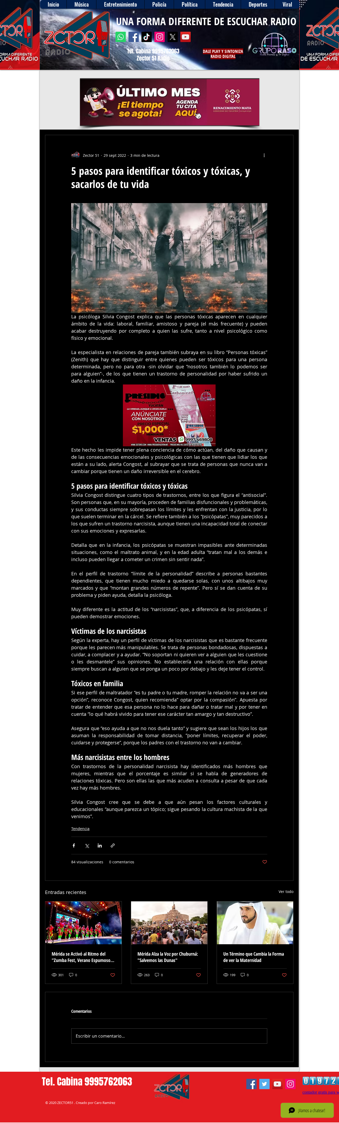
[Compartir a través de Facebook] (73, 845)
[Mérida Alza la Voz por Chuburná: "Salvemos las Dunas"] (169, 922)
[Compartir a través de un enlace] (112, 845)
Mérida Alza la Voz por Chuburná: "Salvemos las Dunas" (167, 957)
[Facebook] (133, 37)
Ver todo (286, 891)
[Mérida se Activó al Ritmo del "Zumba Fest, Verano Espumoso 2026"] (83, 922)
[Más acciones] (264, 155)
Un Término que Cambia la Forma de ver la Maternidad (253, 957)
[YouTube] (185, 37)
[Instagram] (159, 37)
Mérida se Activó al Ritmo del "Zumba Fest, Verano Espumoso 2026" (81, 957)
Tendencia (80, 828)
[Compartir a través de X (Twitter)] (86, 845)
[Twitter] (264, 1084)
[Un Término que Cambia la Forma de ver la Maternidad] (255, 922)
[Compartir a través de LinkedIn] (99, 845)
